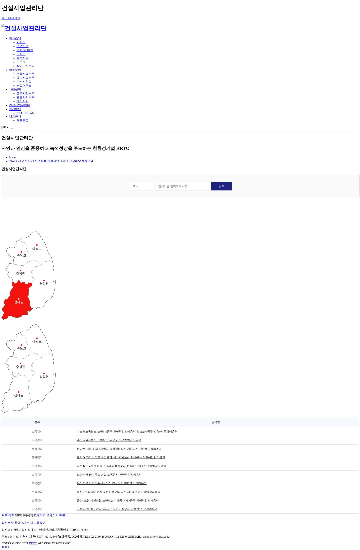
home (12, 157)
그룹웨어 (40, 522)
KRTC (33, 543)
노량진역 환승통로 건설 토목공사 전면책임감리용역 (109, 474)
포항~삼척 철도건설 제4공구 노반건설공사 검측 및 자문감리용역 (117, 509)
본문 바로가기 (11, 18)
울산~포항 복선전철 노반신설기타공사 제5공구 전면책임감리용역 (118, 500)
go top (5, 546)
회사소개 (8, 522)
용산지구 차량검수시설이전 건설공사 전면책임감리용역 (112, 483)
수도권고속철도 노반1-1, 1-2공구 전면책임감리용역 (109, 440)
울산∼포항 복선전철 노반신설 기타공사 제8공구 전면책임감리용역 (118, 491)
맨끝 (62, 515)
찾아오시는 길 (23, 522)
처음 (5, 515)
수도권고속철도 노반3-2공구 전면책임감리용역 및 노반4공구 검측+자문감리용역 (127, 431)
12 (40, 515)
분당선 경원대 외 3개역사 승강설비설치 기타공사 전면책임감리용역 (119, 448)
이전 (11, 515)
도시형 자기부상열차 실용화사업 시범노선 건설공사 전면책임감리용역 (121, 457)
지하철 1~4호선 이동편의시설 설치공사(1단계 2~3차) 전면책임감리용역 (121, 466)
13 (52, 515)
